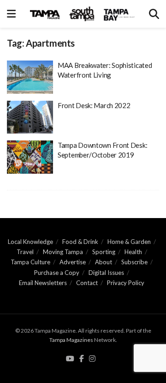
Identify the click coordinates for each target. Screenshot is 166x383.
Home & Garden (129, 241)
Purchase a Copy (56, 272)
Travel (25, 251)
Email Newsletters (43, 282)
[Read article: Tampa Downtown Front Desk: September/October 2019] (30, 157)
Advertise (72, 262)
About (103, 262)
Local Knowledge (30, 241)
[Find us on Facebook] (81, 359)
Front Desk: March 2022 (94, 105)
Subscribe (134, 262)
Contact (87, 282)
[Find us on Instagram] (92, 359)
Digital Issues (106, 272)
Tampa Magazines (71, 339)
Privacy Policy (125, 282)
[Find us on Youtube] (70, 359)
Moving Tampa (63, 251)
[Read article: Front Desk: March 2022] (30, 117)
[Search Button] (154, 14)
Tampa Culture (30, 262)
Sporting (103, 251)
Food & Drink (80, 241)
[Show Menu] (11, 14)
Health (133, 251)
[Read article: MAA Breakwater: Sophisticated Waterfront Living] (30, 77)
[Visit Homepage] (82, 13)
